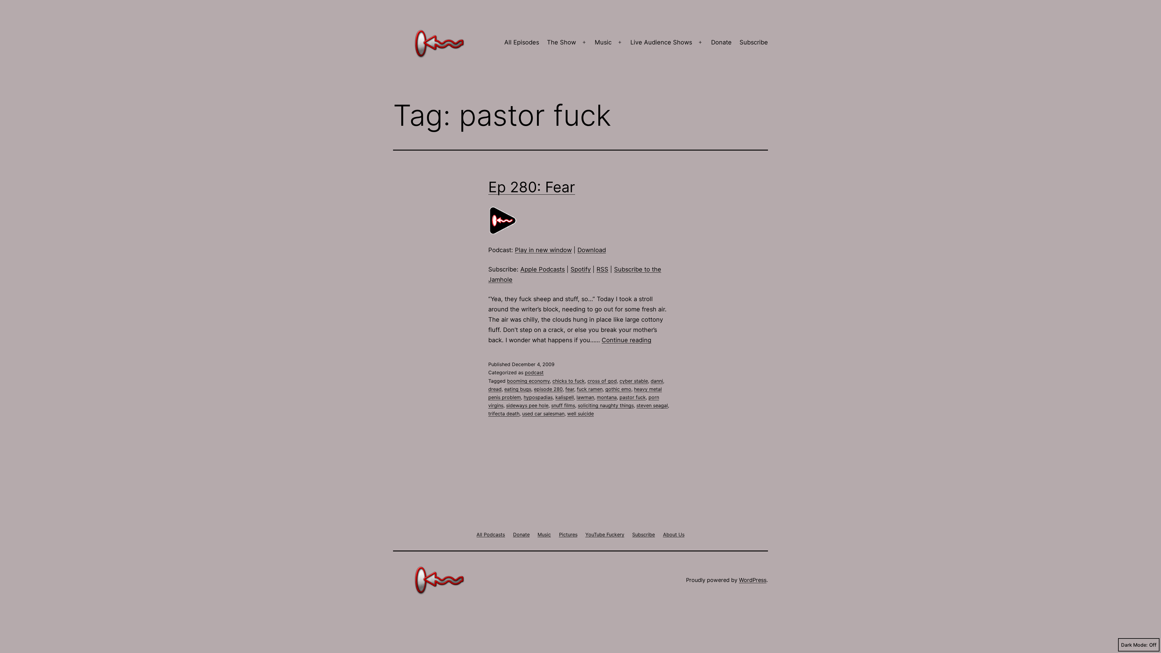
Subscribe (754, 42)
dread (495, 389)
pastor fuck (633, 397)
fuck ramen (590, 389)
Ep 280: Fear (531, 187)
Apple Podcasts (542, 269)
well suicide (580, 414)
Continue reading (626, 340)
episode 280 (548, 389)
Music (603, 42)
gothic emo (618, 389)
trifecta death (503, 414)
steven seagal (652, 405)
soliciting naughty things (606, 405)
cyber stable (634, 381)
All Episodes (521, 42)
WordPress (752, 580)
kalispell (564, 397)
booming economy (528, 381)
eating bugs (517, 389)
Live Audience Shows (661, 42)
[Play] (503, 220)
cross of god (602, 381)
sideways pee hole (527, 405)
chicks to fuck (568, 381)
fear (569, 389)
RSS (602, 269)
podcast (534, 372)
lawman (585, 397)
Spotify (581, 269)
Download (591, 250)
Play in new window (543, 250)
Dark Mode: (1134, 645)
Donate (721, 42)
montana (607, 397)
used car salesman (543, 414)
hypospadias (538, 397)
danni (657, 381)
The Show (561, 42)
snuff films (563, 405)
